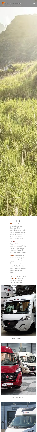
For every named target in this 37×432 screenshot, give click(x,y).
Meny (34, 3)
